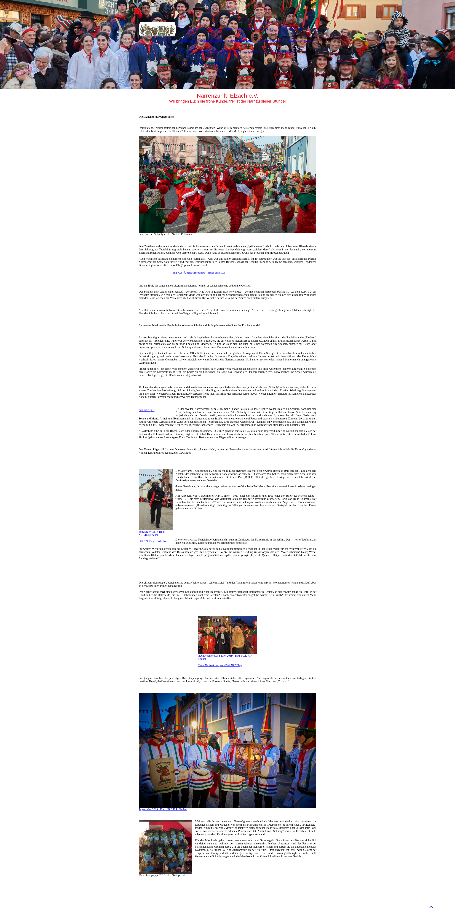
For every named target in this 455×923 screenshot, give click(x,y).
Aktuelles (210, 28)
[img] (157, 29)
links (269, 52)
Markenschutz (218, 64)
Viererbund (207, 52)
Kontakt (252, 52)
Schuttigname (299, 40)
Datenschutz (190, 64)
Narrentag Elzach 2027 (298, 28)
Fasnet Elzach (211, 40)
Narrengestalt (240, 40)
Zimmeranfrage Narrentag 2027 (249, 28)
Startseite (188, 28)
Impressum (286, 52)
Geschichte (231, 52)
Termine (186, 52)
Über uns (187, 40)
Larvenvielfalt (270, 40)
